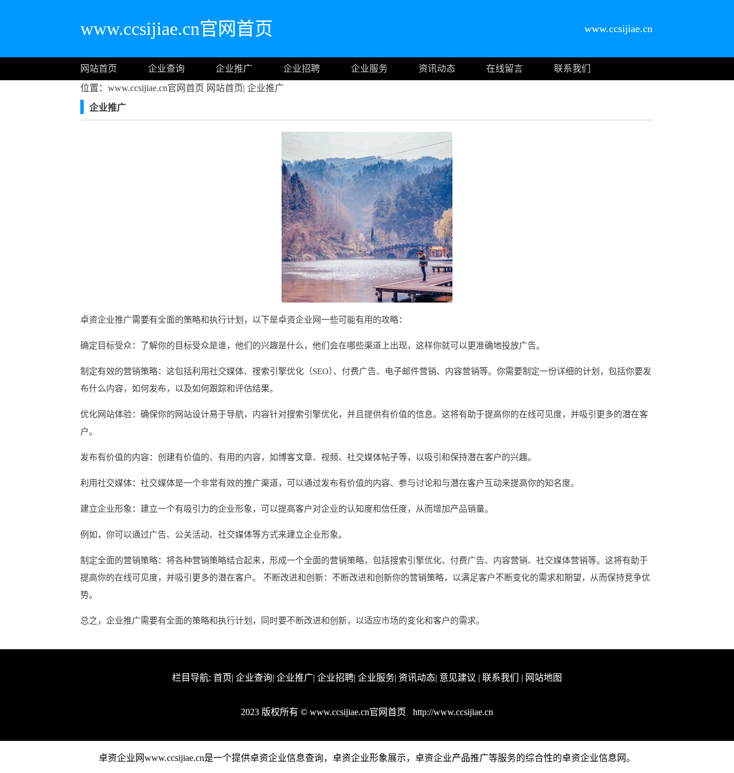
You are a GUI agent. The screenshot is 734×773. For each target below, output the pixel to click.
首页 (222, 677)
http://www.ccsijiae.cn (452, 712)
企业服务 (369, 68)
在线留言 (504, 68)
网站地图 (543, 677)
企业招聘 (301, 68)
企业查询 (166, 68)
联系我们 (572, 68)
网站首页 (98, 68)
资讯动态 (437, 68)
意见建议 (457, 677)
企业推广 (234, 68)
